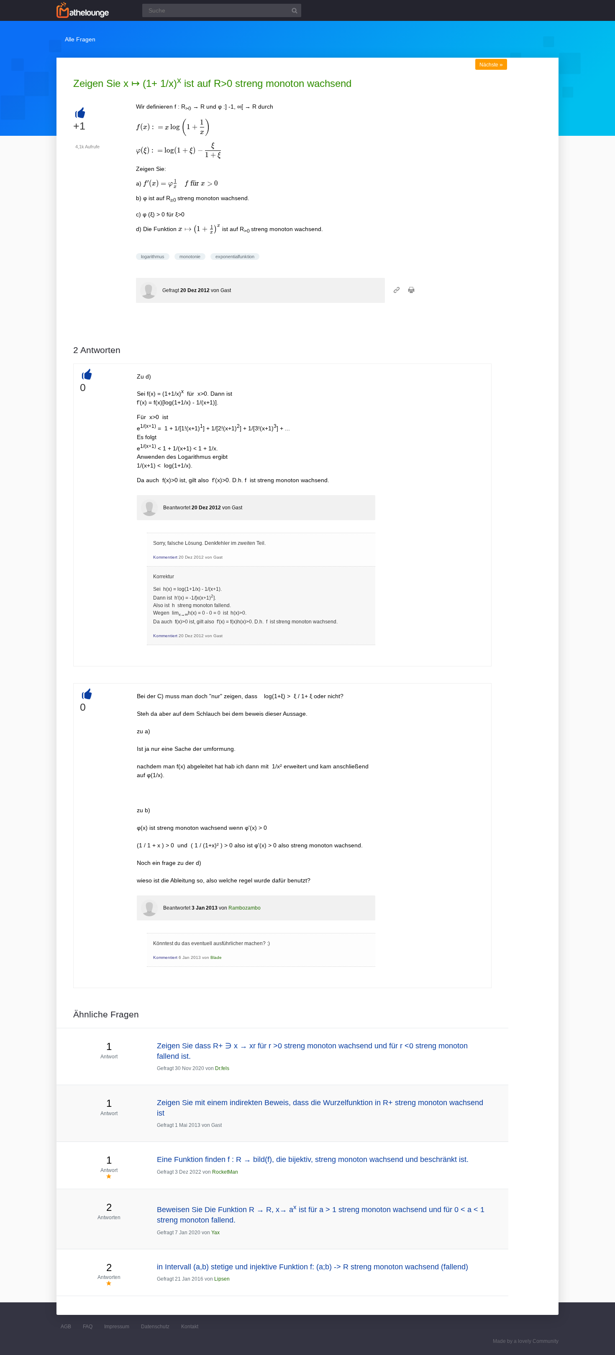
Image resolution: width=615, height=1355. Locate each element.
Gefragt (170, 290)
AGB (66, 1327)
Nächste (491, 65)
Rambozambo (244, 908)
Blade (216, 957)
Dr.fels (222, 1068)
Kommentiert (165, 557)
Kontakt (189, 1327)
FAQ (87, 1327)
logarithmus (152, 256)
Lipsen (222, 1279)
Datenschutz (155, 1327)
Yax (215, 1233)
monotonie (189, 256)
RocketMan (225, 1172)
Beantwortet (176, 508)
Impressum (116, 1327)
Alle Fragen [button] (80, 39)
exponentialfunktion (234, 256)
